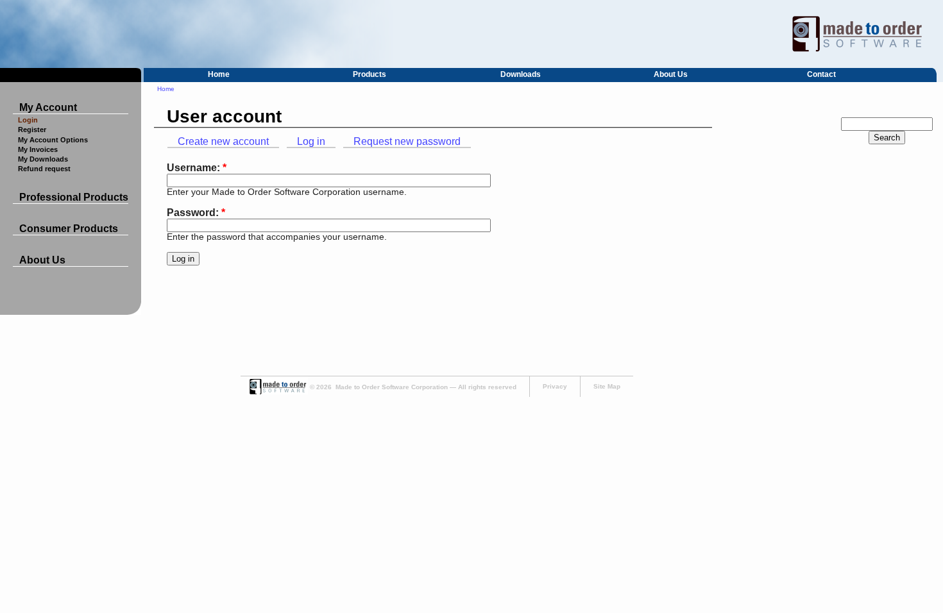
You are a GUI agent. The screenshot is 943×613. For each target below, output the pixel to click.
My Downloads (43, 159)
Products (369, 74)
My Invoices (38, 149)
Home (219, 74)
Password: (196, 212)
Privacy (555, 386)
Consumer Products (68, 228)
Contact (821, 74)
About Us (671, 74)
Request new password (407, 141)
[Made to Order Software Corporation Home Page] (471, 34)
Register (32, 129)
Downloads (520, 74)
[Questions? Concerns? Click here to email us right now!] (277, 392)
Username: (196, 167)
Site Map (606, 386)
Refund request (44, 168)
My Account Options (53, 140)
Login (28, 120)
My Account (48, 107)
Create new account (223, 141)
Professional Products (73, 197)
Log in (311, 141)
